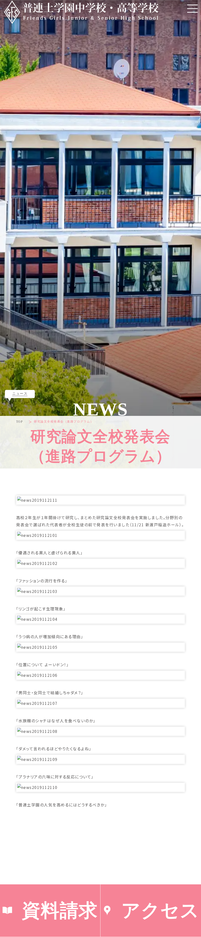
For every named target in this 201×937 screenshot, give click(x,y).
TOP (19, 421)
